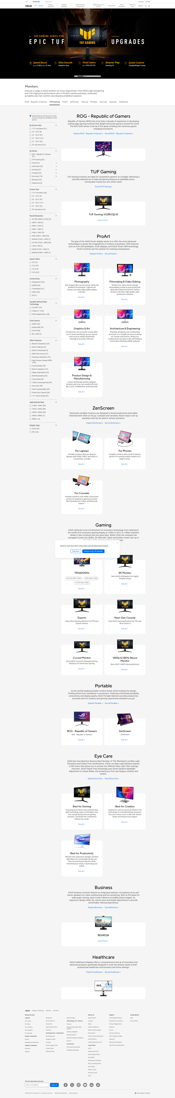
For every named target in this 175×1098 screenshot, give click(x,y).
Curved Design (35, 365)
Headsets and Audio (73, 1050)
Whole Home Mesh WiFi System (74, 1028)
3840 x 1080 (34, 229)
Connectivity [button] (35, 279)
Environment (134, 1021)
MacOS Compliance (37, 343)
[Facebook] (66, 1085)
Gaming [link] (84, 102)
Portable (33, 172)
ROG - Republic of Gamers (39, 154)
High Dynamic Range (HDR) (39, 360)
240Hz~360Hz (35, 412)
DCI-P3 (32, 330)
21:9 (31, 265)
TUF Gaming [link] (54, 102)
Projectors (49, 1018)
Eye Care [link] (103, 102)
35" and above (35, 144)
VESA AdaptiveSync (37, 314)
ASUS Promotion (122, 5)
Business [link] (113, 102)
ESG (131, 1018)
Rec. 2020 (33, 333)
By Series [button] (33, 151)
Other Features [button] (36, 340)
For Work (27, 1024)
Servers (69, 1041)
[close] (117, 543)
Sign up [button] (54, 1085)
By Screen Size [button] (36, 125)
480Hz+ (32, 418)
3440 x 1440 (34, 232)
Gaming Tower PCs (51, 1027)
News (89, 1024)
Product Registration (115, 1024)
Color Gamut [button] (35, 321)
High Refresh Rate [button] (37, 402)
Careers (90, 1021)
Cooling (48, 1042)
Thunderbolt (34, 288)
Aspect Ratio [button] (35, 259)
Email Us (111, 1027)
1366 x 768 (34, 245)
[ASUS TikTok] (98, 1085)
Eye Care (33, 176)
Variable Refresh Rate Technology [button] (38, 303)
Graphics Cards (50, 1039)
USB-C (32, 292)
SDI (31, 295)
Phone (27, 1039)
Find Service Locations (116, 1021)
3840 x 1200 (34, 225)
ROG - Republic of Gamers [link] (36, 102)
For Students (29, 1030)
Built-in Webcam (35, 347)
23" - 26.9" (33, 134)
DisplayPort (34, 281)
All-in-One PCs (50, 1021)
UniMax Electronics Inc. (95, 1042)
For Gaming (28, 1033)
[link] (28, 6)
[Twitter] (72, 1085)
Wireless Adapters (72, 1032)
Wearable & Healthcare (32, 1042)
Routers (69, 1024)
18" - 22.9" (33, 131)
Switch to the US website (93, 551)
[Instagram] (79, 1085)
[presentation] (30, 116)
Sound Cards (50, 1048)
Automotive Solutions (94, 1060)
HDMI (32, 285)
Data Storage (71, 1018)
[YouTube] (85, 1085)
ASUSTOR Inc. (92, 1039)
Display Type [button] (35, 425)
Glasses (27, 1051)
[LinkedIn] (92, 1085)
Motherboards (50, 1036)
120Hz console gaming (38, 382)
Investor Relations (93, 1027)
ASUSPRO (91, 1057)
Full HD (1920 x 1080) (37, 242)
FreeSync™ (33, 310)
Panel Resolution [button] (36, 216)
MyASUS (112, 1039)
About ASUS (92, 1018)
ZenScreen (33, 166)
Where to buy (92, 1069)
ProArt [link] (65, 102)
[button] (147, 1)
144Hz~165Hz (35, 405)
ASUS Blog (91, 1066)
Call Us (111, 1030)
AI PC (90, 1048)
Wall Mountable (35, 375)
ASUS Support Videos (115, 1036)
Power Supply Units (52, 1045)
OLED (32, 428)
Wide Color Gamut (36, 353)
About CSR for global (94, 1030)
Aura (89, 1076)
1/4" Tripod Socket (36, 395)
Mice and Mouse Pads (73, 1047)
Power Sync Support (37, 392)
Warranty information (115, 1042)
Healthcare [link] (123, 102)
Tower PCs (49, 1024)
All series (56, 1010)
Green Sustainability (37, 389)
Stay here (75, 551)
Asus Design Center (94, 1054)
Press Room (91, 1033)
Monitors (27, 1048)
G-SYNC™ (33, 307)
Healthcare (33, 182)
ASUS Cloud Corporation (95, 1036)
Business (141, 2)
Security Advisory (114, 1033)
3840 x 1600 (34, 222)
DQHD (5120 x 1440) (37, 249)
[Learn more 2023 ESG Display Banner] (87, 78)
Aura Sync (33, 385)
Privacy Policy (73, 1093)
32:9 (31, 262)
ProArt (32, 162)
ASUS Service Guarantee (116, 1045)
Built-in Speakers (36, 369)
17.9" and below (35, 128)
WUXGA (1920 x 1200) (38, 239)
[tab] (75, 76)
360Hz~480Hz (35, 415)
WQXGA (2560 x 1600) (38, 252)
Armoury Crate (92, 1072)
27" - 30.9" (33, 138)
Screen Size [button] (34, 189)
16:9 (31, 272)
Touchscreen (34, 379)
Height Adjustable (36, 372)
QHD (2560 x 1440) (36, 235)
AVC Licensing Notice (94, 1063)
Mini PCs (48, 1030)
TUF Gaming (34, 159)
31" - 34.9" (33, 141)
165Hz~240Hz (35, 408)
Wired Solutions (71, 1035)
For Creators (29, 1027)
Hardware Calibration (37, 357)
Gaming (32, 169)
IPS (31, 431)
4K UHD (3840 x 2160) (38, 219)
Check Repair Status (115, 1018)
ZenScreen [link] (74, 102)
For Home (28, 1021)
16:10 (32, 268)
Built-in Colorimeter (36, 350)
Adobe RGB (34, 327)
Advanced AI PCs (93, 1051)
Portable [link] (93, 102)
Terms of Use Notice (61, 1093)
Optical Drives (50, 1051)
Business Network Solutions (75, 1038)
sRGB (32, 323)
